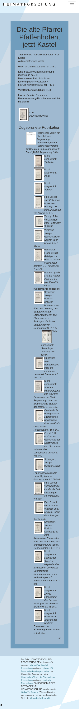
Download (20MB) (38, 115)
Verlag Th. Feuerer (29, 692)
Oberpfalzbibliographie (40, 698)
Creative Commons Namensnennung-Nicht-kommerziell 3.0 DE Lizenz (39, 98)
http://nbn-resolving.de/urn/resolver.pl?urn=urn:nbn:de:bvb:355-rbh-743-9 (36, 81)
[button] (1, 705)
